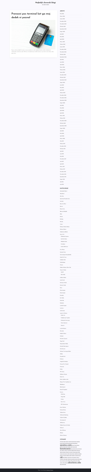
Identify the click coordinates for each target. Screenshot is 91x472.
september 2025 (63, 29)
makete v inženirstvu (65, 450)
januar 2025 (62, 46)
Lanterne (61, 308)
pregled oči (73, 455)
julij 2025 (62, 34)
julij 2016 (62, 181)
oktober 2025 (63, 26)
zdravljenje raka (74, 462)
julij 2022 (62, 105)
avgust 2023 (62, 82)
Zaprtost (62, 325)
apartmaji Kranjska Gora (72, 441)
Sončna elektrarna (64, 246)
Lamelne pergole (63, 305)
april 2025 (62, 39)
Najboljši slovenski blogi (45, 3)
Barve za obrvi (63, 203)
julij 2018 (62, 151)
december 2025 (63, 21)
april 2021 (62, 113)
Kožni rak (62, 300)
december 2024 (63, 49)
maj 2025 (62, 36)
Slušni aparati (62, 387)
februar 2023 (62, 92)
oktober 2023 (63, 77)
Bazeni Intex (62, 208)
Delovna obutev (63, 229)
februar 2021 (62, 118)
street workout (65, 459)
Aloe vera (62, 196)
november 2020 (63, 120)
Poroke (62, 399)
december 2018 (63, 146)
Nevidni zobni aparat (64, 346)
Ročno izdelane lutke (64, 379)
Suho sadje (63, 274)
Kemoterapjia (62, 292)
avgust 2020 (62, 128)
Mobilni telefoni (63, 333)
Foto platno (62, 249)
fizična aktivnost (75, 443)
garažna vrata (66, 445)
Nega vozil (62, 341)
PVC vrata (62, 371)
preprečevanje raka (78, 455)
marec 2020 (62, 138)
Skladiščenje (62, 384)
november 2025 (63, 23)
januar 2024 (62, 72)
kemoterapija (65, 449)
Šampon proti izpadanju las (65, 381)
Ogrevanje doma (75, 452)
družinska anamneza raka (68, 443)
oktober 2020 (63, 123)
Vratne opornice (64, 322)
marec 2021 (62, 115)
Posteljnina (63, 244)
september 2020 (63, 125)
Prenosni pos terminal (64, 364)
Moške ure (63, 315)
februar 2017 (62, 169)
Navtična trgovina (63, 338)
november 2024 (63, 51)
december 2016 (63, 171)
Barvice (61, 206)
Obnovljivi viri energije (69, 452)
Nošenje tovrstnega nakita (65, 351)
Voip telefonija (63, 430)
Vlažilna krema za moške (65, 425)
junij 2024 (62, 62)
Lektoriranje (62, 310)
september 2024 (63, 57)
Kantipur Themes (50, 470)
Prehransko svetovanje (65, 320)
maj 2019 (62, 141)
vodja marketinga (65, 462)
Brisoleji (61, 221)
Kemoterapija (62, 290)
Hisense (61, 264)
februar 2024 (62, 69)
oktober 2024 (63, 54)
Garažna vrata (63, 252)
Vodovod (61, 427)
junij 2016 (62, 184)
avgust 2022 (62, 102)
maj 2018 (62, 156)
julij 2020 (62, 130)
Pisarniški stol (62, 356)
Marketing (63, 394)
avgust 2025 (62, 31)
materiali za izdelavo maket (72, 450)
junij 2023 (62, 85)
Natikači (61, 336)
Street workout (63, 407)
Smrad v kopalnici (63, 389)
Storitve (61, 392)
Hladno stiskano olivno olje (65, 267)
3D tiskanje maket (62, 441)
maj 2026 (62, 13)
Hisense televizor (76, 445)
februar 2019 (62, 143)
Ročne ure (62, 376)
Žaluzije (61, 432)
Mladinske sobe (64, 241)
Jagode (62, 272)
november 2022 (63, 97)
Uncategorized (63, 420)
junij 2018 (62, 153)
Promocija (62, 366)
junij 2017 (62, 161)
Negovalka (63, 396)
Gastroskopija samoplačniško (65, 254)
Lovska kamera (63, 328)
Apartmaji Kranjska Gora (65, 198)
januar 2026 (62, 18)
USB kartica (62, 422)
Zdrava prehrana (63, 435)
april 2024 (62, 64)
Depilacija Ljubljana (64, 231)
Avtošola (61, 201)
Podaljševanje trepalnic (65, 317)
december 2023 (63, 74)
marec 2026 (62, 16)
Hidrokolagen (62, 262)
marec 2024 (62, 67)
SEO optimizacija (64, 404)
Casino (61, 224)
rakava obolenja (65, 457)
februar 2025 (62, 44)
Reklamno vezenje (63, 374)
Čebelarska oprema (65, 236)
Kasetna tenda (63, 285)
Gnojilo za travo (63, 257)
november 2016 (63, 174)
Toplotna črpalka (63, 417)
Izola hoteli (62, 280)
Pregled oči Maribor (64, 361)
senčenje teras (70, 457)
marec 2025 (62, 41)
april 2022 (62, 110)
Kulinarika (62, 303)
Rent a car (63, 401)
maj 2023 (62, 87)
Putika (61, 369)
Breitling (61, 219)
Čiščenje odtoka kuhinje (64, 226)
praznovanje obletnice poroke (67, 455)
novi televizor (64, 452)
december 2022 (63, 95)
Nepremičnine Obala (64, 343)
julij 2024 (62, 59)
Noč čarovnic (62, 348)
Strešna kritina (63, 409)
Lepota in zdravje (63, 313)
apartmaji (67, 441)
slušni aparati (74, 457)
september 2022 (63, 100)
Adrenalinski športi (63, 191)
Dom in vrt (62, 234)
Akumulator (62, 193)
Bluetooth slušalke (63, 211)
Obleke (61, 353)
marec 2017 (62, 166)
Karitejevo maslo (63, 282)
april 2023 (62, 90)
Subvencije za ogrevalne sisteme (72, 459)
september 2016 (63, 176)
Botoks (61, 216)
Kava (61, 287)
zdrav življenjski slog (63, 464)
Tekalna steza (62, 412)
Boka (61, 214)
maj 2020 (62, 133)
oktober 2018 (62, 148)
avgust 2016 (62, 179)
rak (61, 457)
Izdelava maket (63, 277)
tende (78, 459)
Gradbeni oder (63, 259)
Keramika (62, 295)
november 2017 (63, 158)
